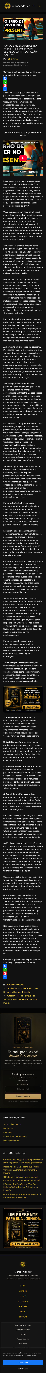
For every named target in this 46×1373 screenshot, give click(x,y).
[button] (33, 5)
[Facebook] (23, 78)
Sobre (23, 1312)
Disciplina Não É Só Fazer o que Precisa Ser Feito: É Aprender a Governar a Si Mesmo (21, 1170)
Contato (23, 1317)
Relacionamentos (11, 1140)
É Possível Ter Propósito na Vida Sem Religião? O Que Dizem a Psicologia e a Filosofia (20, 1187)
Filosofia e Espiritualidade (15, 1136)
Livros (23, 1296)
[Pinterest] (23, 85)
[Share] (23, 89)
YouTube (23, 1306)
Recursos (23, 1301)
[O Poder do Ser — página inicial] (23, 1264)
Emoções (7, 1132)
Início (23, 1286)
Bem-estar (8, 1128)
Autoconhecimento (15, 984)
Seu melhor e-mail (23, 1084)
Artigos (23, 1291)
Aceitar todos (23, 1362)
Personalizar (23, 1368)
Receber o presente (23, 1096)
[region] (23, 1360)
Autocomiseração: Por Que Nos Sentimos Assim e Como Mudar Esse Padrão (20, 999)
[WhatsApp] (23, 82)
